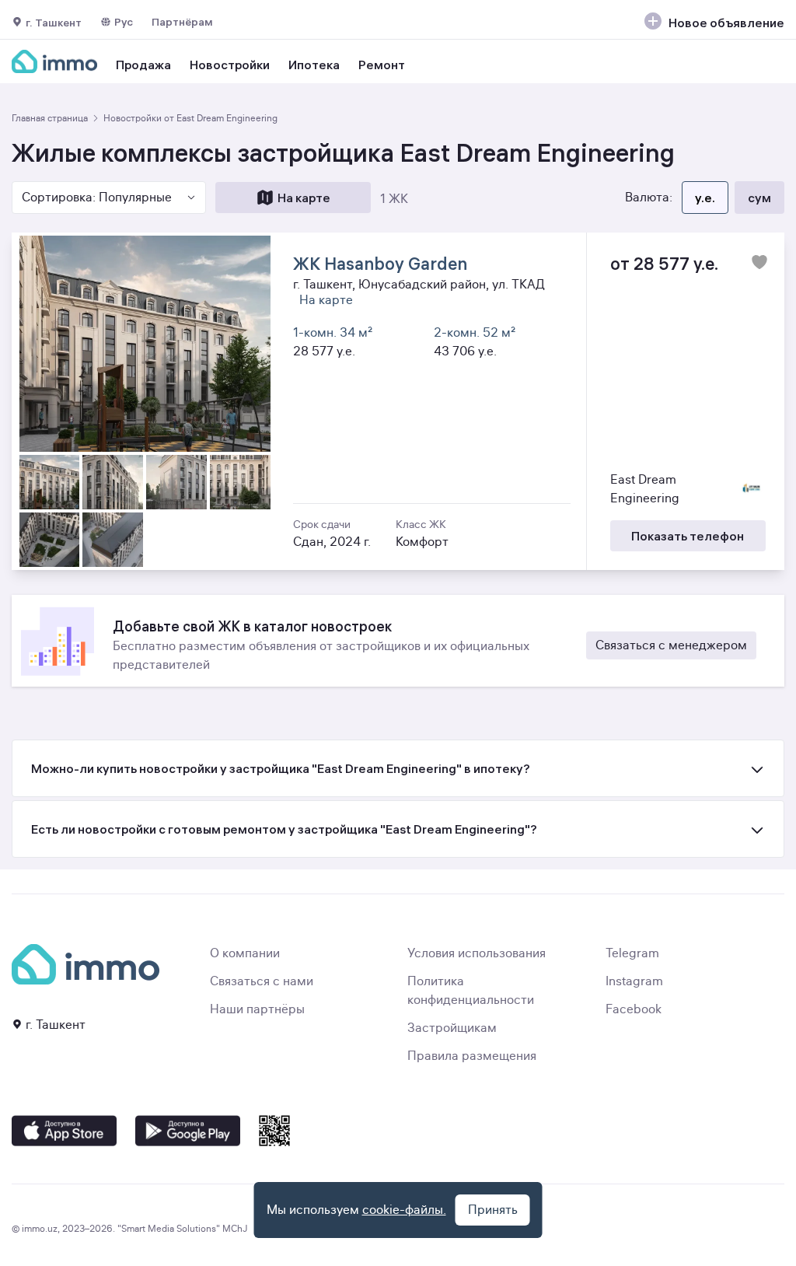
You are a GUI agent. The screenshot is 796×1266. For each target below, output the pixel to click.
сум (759, 197)
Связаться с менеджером (671, 645)
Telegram (632, 953)
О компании (245, 953)
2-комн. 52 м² (474, 333)
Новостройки (230, 64)
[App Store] (64, 1130)
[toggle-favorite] (759, 262)
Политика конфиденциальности (470, 991)
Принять (493, 1210)
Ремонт (381, 64)
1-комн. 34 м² (332, 333)
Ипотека (314, 64)
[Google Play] (187, 1130)
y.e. (705, 197)
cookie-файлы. (404, 1210)
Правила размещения (471, 1056)
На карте (304, 197)
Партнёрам (182, 22)
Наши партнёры (257, 1009)
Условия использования (476, 953)
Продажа (143, 64)
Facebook (634, 1009)
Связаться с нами (261, 981)
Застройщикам (452, 1028)
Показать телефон (687, 536)
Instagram (634, 981)
